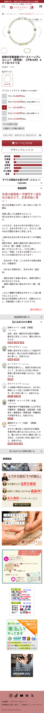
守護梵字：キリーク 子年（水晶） (22, 400)
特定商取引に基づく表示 (10, 705)
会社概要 (5, 702)
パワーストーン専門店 (22, 4)
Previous (3, 31)
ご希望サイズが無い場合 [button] (12, 128)
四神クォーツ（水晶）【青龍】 (21, 327)
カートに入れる (23, 143)
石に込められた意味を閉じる (22, 451)
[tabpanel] (22, 31)
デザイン (22, 150)
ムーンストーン (14, 364)
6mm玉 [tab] (7, 84)
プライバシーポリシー (18, 702)
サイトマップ (37, 705)
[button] (40, 135)
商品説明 (22, 188)
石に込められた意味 (22, 322)
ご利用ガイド (25, 705)
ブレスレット (11, 14)
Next (40, 31)
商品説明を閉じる (22, 317)
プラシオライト (14, 347)
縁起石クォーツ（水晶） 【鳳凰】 (22, 423)
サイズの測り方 (9, 124)
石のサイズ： (8, 71)
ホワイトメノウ (14, 383)
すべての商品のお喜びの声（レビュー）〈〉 (22, 181)
